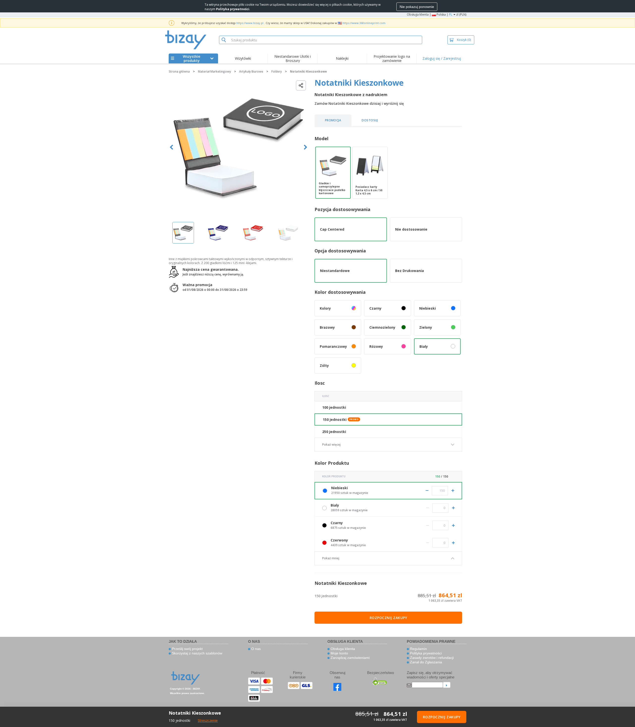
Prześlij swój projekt (187, 649)
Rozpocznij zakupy (388, 617)
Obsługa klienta (418, 14)
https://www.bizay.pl (249, 23)
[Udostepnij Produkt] (301, 85)
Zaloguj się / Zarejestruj (441, 58)
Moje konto (339, 653)
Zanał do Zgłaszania (425, 662)
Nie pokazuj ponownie (417, 7)
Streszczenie (208, 720)
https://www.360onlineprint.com (364, 23)
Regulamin (418, 649)
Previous (171, 147)
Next (305, 147)
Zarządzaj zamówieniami (350, 658)
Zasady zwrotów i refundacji (431, 658)
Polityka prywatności (425, 653)
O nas (255, 649)
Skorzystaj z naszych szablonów (196, 653)
